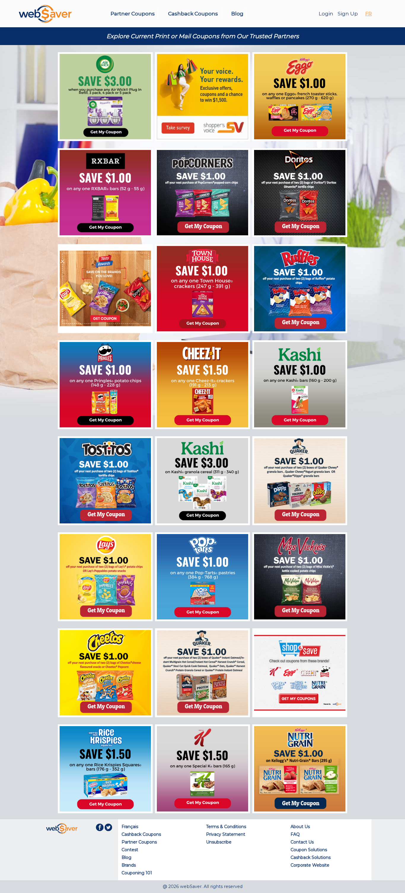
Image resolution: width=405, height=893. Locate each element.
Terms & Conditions (226, 826)
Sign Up (348, 14)
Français (130, 826)
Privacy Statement (225, 834)
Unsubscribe (219, 842)
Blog (237, 14)
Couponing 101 (137, 873)
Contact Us (302, 842)
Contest (130, 849)
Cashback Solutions (311, 857)
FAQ (295, 834)
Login (326, 14)
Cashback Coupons (193, 14)
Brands (129, 865)
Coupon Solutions (309, 849)
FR (368, 14)
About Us (300, 826)
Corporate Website (310, 865)
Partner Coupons (133, 14)
